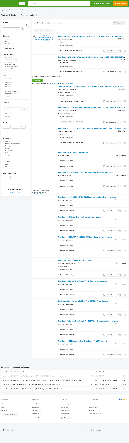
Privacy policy (35, 407)
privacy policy (56, 83)
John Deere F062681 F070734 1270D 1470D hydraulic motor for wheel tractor (85, 237)
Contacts (4, 410)
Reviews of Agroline (36, 413)
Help (2, 407)
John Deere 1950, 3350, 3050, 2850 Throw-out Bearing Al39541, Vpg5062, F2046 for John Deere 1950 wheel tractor (37, 389)
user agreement (68, 83)
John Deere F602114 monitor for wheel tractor (74, 152)
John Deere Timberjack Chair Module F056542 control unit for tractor (82, 281)
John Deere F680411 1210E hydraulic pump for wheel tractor (79, 217)
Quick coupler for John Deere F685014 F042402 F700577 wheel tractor (83, 301)
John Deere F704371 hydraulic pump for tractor (75, 260)
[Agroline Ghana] (9, 3)
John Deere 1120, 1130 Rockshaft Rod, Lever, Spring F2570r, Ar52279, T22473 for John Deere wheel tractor (35, 376)
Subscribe (38, 80)
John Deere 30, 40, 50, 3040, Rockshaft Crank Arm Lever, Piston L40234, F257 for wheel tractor (31, 384)
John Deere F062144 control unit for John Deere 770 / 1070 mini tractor (83, 341)
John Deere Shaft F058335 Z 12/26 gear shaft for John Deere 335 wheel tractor (85, 172)
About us (4, 404)
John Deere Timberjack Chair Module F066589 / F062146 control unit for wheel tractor (88, 321)
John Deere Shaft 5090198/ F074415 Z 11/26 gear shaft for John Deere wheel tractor (87, 197)
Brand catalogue (35, 417)
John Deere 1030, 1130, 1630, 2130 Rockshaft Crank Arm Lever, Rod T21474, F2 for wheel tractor (92, 128)
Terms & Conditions (36, 404)
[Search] (30, 3)
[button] (120, 51)
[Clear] (28, 27)
